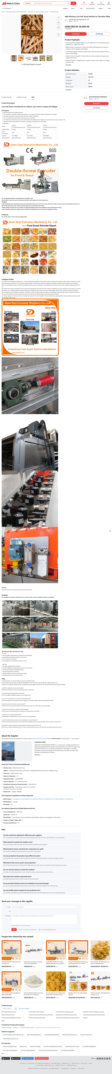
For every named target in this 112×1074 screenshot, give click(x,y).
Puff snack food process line (9, 1012)
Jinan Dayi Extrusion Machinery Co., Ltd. (79, 19)
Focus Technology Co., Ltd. (45, 1068)
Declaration (73, 1068)
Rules (109, 8)
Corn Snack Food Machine (89, 1046)
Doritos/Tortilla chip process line (37, 1018)
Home (3, 12)
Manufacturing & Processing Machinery (16, 12)
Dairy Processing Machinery (34, 1034)
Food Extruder (34, 799)
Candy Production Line (86, 1034)
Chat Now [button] (100, 34)
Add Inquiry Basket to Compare (32, 64)
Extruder (85, 1018)
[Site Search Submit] (73, 3)
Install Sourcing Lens (42, 1058)
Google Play (16, 1058)
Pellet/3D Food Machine (44, 799)
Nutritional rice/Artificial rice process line (66, 1015)
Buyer (72, 8)
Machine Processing (35, 1046)
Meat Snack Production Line (70, 1034)
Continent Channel (75, 1063)
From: (9, 907)
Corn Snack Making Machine (28, 1050)
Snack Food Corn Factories (72, 1046)
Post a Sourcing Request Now (47, 929)
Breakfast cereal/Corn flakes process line (93, 1012)
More (3, 1053)
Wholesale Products (56, 1063)
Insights (90, 1063)
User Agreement (64, 1068)
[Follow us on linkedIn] (109, 1058)
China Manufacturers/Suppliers (43, 1063)
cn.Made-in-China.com (71, 1065)
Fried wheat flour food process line (64, 1012)
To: (10, 911)
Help (81, 8)
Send (14, 929)
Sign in (108, 4)
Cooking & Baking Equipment (52, 1034)
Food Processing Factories (9, 1046)
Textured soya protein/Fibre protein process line (41, 1015)
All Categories (7, 8)
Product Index (84, 1063)
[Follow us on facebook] (97, 1058)
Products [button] (28, 3)
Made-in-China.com (49, 1065)
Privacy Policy (81, 1068)
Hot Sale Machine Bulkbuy (67, 1050)
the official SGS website (40, 738)
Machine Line (23, 1046)
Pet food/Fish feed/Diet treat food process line (67, 1018)
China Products (30, 1063)
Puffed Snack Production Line (10, 1038)
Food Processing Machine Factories (53, 1046)
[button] (68, 3)
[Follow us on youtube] (105, 1058)
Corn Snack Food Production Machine (48, 1050)
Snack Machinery (54, 12)
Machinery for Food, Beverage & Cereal (38, 12)
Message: (8, 916)
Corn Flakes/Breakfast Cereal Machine (62, 799)
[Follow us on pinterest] (107, 1058)
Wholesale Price (65, 1063)
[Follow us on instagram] (102, 1058)
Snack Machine (25, 799)
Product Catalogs (24, 1008)
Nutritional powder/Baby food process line (94, 1015)
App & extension (90, 8)
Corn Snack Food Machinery (10, 1050)
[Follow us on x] (100, 1058)
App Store (5, 1058)
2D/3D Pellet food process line (36, 1012)
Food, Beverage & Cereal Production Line (13, 1034)
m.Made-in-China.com (60, 1065)
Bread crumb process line (8, 1015)
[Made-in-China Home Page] (11, 3)
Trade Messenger (27, 1058)
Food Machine (16, 799)
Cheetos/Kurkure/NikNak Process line (11, 1018)
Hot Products (23, 1063)
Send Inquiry (76, 34)
